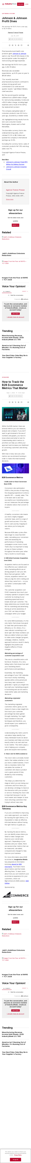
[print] (28, 45)
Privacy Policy (18, 1155)
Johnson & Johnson (19, 53)
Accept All (15, 1159)
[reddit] (18, 45)
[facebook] (9, 45)
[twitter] (15, 45)
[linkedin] (12, 45)
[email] (21, 45)
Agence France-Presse (15, 32)
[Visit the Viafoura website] (24, 299)
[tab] (7, 291)
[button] (3, 4)
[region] (15, 295)
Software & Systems (8, 13)
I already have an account (15, 317)
